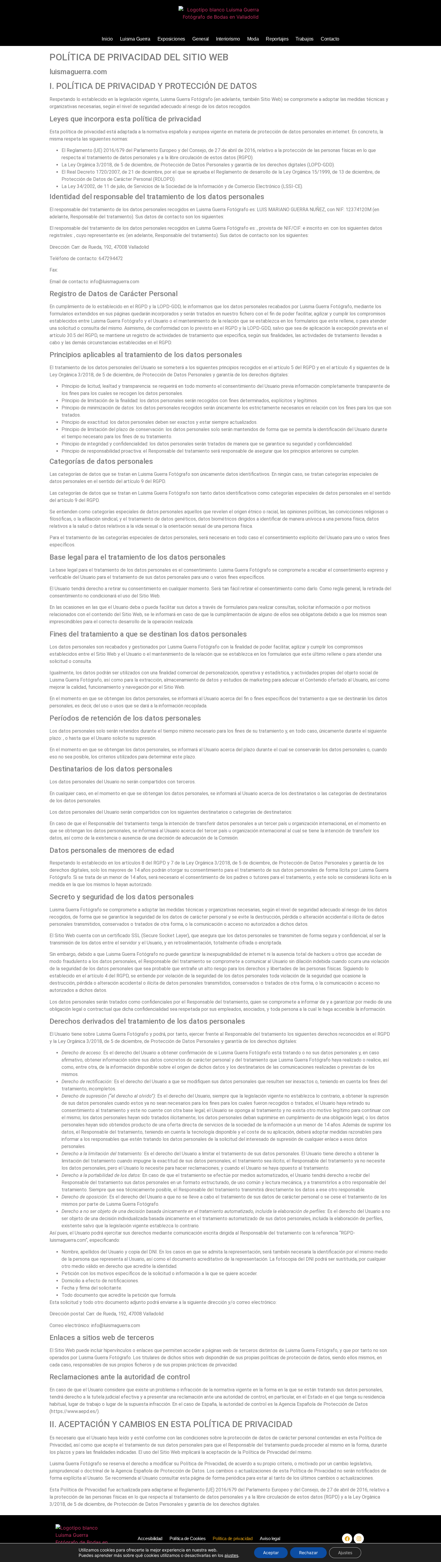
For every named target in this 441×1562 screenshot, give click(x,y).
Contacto (330, 38)
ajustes (231, 1555)
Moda (253, 38)
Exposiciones (171, 38)
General (200, 38)
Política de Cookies (188, 1538)
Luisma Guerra (135, 38)
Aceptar (271, 1552)
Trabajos (305, 38)
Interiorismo (228, 38)
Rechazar (308, 1552)
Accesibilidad (150, 1538)
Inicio (107, 38)
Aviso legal (270, 1538)
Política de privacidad (232, 1538)
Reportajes (277, 38)
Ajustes (345, 1552)
